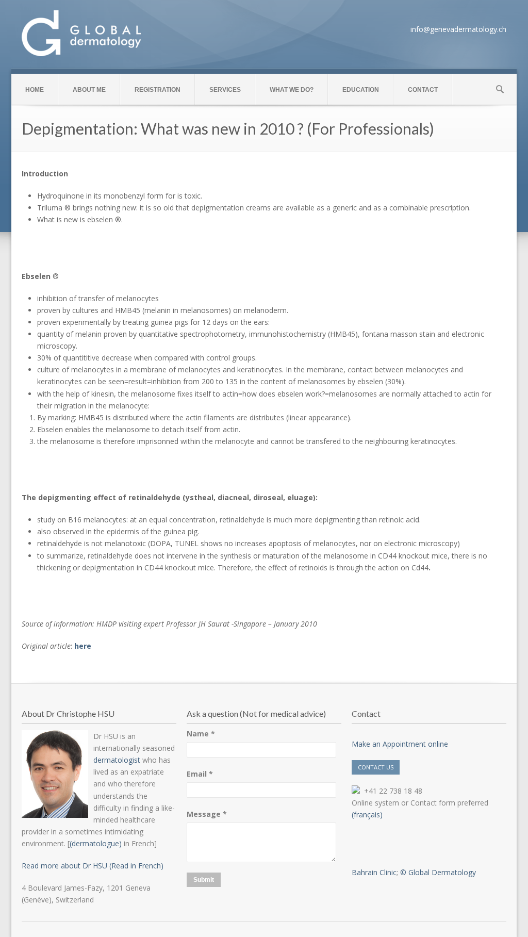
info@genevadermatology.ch (458, 29)
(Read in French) (135, 865)
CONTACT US (375, 767)
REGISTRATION (157, 89)
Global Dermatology (442, 872)
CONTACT (423, 89)
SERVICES (225, 89)
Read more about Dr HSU (64, 865)
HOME (34, 89)
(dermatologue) (96, 843)
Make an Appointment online (400, 744)
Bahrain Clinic (374, 872)
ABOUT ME (89, 89)
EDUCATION (360, 89)
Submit (203, 879)
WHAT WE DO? (292, 89)
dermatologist (116, 760)
